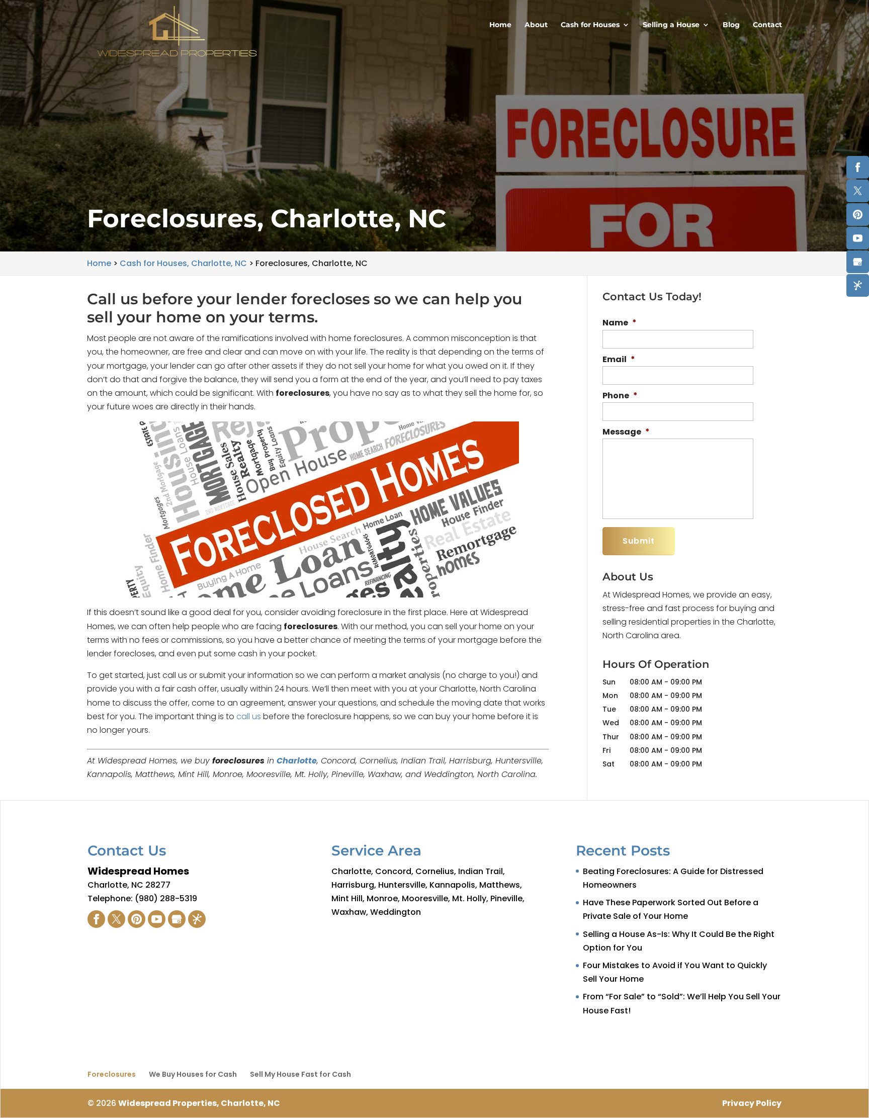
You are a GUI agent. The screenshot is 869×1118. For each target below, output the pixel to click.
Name (619, 323)
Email (618, 360)
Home (500, 25)
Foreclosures (112, 1074)
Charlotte (297, 760)
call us (248, 716)
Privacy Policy (751, 1103)
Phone (620, 396)
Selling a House (671, 25)
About (536, 25)
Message (626, 432)
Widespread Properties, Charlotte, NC (199, 1103)
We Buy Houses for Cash (193, 1074)
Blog (731, 25)
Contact (767, 25)
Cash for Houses (590, 25)
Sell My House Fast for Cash (300, 1074)
